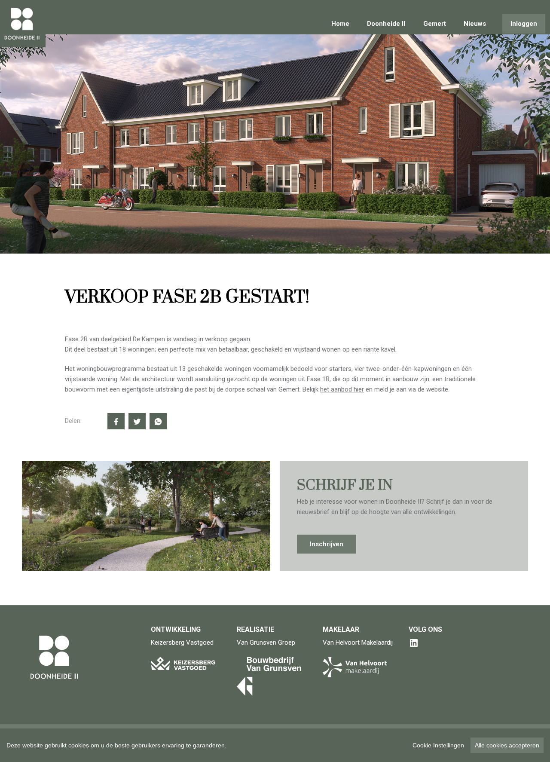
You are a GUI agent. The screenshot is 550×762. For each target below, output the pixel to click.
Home (340, 24)
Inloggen (523, 24)
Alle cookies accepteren (507, 745)
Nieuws (475, 24)
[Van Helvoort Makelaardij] (355, 666)
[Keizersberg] (183, 663)
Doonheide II (386, 24)
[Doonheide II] (25, 23)
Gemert (434, 24)
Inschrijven (326, 544)
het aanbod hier (342, 389)
